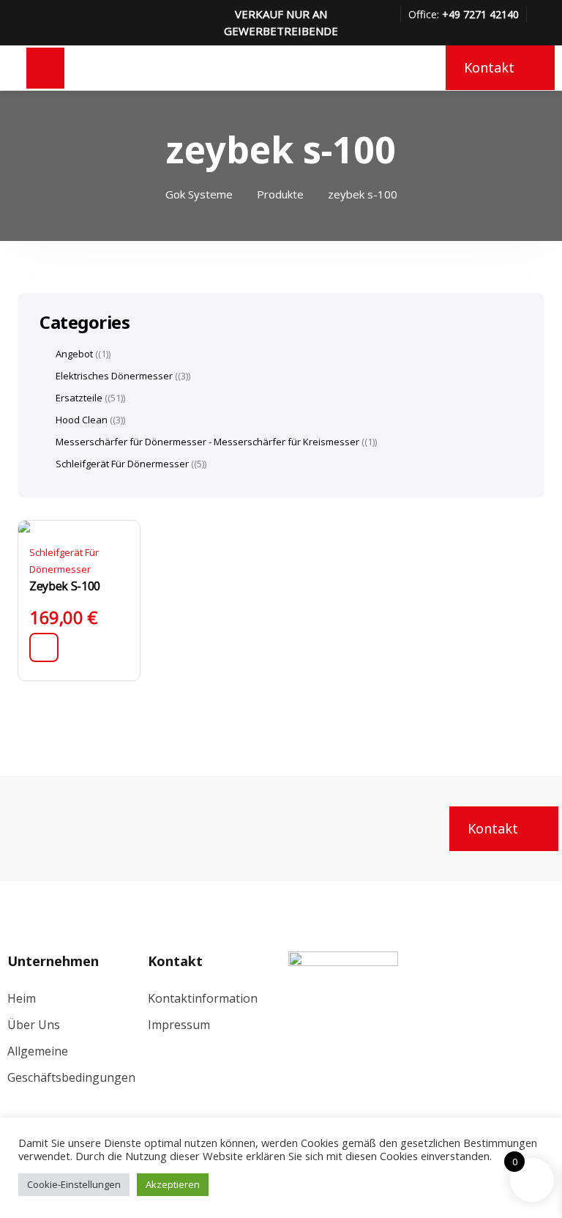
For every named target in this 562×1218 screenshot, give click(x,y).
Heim (21, 998)
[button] (44, 647)
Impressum (179, 1025)
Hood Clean (82, 420)
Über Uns (33, 1025)
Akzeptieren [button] (173, 1184)
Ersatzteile (79, 398)
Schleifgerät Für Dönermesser (122, 463)
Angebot (74, 354)
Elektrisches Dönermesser (114, 376)
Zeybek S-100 (64, 586)
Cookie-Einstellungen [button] (74, 1184)
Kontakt (489, 67)
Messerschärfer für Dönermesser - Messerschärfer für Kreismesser (207, 442)
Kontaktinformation (203, 998)
